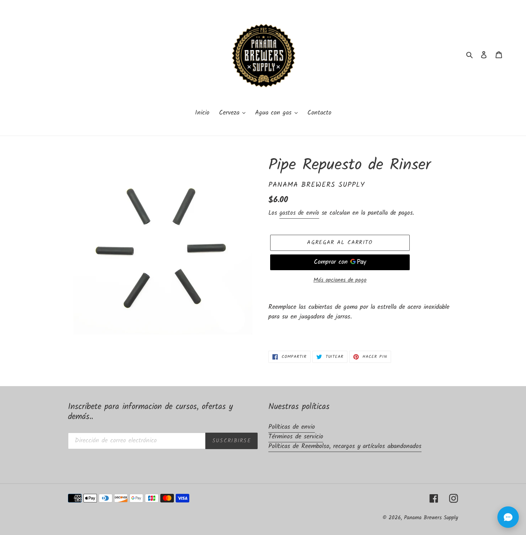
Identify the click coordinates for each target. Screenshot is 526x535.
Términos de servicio (295, 437)
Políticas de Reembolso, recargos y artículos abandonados (345, 446)
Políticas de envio (291, 427)
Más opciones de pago (339, 280)
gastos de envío (299, 213)
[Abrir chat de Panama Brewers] (508, 517)
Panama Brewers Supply (431, 518)
